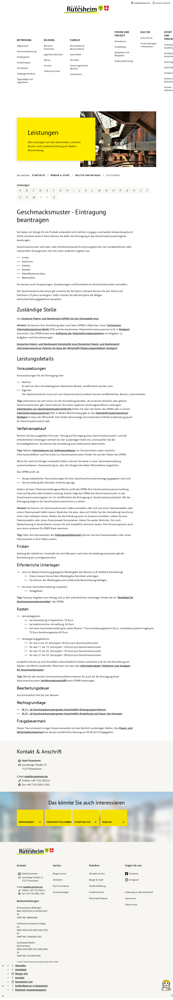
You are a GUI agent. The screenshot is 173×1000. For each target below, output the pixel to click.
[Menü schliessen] (172, 995)
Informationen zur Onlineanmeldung (53, 450)
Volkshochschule (52, 71)
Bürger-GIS (21, 973)
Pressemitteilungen (59, 822)
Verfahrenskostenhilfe (54, 680)
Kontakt (19, 977)
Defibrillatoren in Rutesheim (31, 985)
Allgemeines (22, 45)
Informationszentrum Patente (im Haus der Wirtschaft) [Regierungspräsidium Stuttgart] (67, 348)
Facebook (133, 873)
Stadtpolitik (82, 822)
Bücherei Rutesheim (49, 47)
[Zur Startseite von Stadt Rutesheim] (86, 9)
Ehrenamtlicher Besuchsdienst (77, 47)
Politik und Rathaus (88, 175)
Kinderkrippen (24, 62)
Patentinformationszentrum (33, 413)
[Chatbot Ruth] (166, 985)
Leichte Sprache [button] (163, 3)
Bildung (49, 40)
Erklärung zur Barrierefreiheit (139, 892)
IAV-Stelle (74, 60)
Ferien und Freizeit (122, 34)
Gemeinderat (26, 822)
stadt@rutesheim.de (36, 776)
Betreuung (24, 40)
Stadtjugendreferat (26, 73)
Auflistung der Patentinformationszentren (80, 333)
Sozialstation (76, 74)
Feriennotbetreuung (26, 51)
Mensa (47, 60)
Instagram (134, 879)
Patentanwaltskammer (68, 535)
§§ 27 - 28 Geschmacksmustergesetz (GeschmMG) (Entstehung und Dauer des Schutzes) (72, 713)
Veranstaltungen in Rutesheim (149, 45)
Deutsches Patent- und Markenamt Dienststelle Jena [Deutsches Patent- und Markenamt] (68, 344)
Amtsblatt (57, 879)
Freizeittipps (120, 47)
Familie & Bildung (97, 886)
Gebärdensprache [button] (142, 3)
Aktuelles (20, 965)
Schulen (48, 65)
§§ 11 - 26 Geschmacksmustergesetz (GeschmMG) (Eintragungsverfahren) (64, 709)
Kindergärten (23, 57)
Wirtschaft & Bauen (98, 898)
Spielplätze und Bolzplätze (122, 54)
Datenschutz (131, 904)
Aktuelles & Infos (97, 873)
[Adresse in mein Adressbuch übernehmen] (19, 761)
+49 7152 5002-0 (40, 780)
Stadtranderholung (124, 61)
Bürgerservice (59, 873)
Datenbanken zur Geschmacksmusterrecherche (44, 409)
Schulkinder (22, 68)
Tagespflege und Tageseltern (25, 81)
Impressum (130, 898)
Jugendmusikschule (53, 54)
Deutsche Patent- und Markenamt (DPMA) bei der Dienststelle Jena (60, 318)
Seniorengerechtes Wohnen (79, 67)
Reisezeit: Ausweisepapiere (30, 990)
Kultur (145, 32)
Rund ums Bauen (61, 886)
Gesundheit (75, 54)
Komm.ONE (53, 962)
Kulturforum (146, 38)
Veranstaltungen (61, 892)
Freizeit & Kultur (96, 892)
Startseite (38, 175)
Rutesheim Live (24, 981)
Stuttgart (124, 329)
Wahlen (107, 822)
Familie (75, 40)
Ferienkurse (120, 41)
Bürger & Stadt (60, 175)
